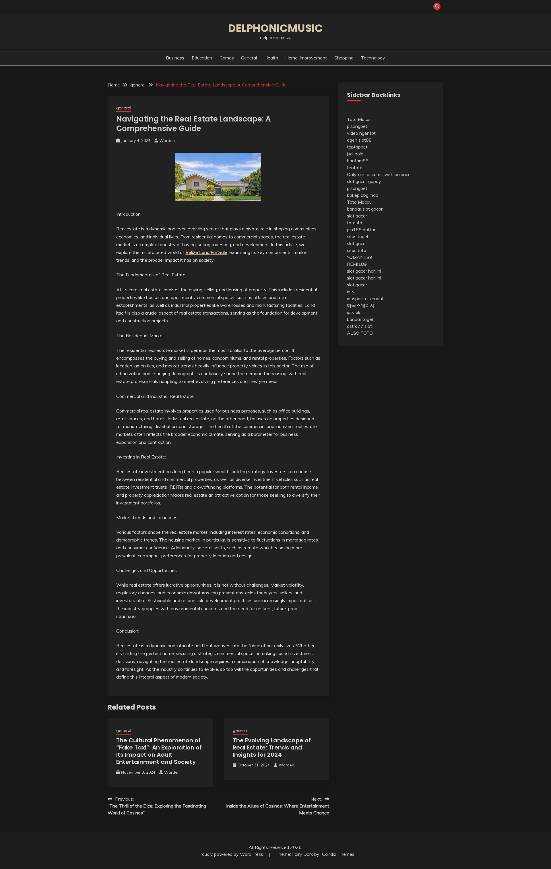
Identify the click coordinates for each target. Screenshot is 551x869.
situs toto (356, 250)
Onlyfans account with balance (379, 174)
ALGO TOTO (360, 333)
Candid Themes (338, 854)
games (227, 58)
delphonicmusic (275, 28)
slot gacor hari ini (364, 271)
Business (175, 58)
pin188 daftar (361, 229)
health (271, 58)
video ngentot (361, 133)
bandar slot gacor (365, 209)
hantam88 (357, 160)
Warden (167, 140)
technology (373, 58)
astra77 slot (359, 326)
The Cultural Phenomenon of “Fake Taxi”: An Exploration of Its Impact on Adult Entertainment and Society (159, 751)
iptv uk (353, 312)
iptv (351, 291)
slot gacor (357, 216)
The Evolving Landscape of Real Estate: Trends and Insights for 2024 (272, 747)
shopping (344, 58)
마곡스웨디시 (361, 305)
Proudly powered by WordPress (230, 854)
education (202, 58)
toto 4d (354, 223)
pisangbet (357, 126)
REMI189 (357, 264)
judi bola (355, 154)
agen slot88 (359, 140)
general (249, 58)
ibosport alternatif (365, 298)
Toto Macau (359, 119)
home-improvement (306, 58)
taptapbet (357, 147)
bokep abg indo (362, 195)
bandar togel (360, 319)
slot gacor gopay (364, 181)
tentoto (354, 167)
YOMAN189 (359, 257)
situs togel (357, 236)
